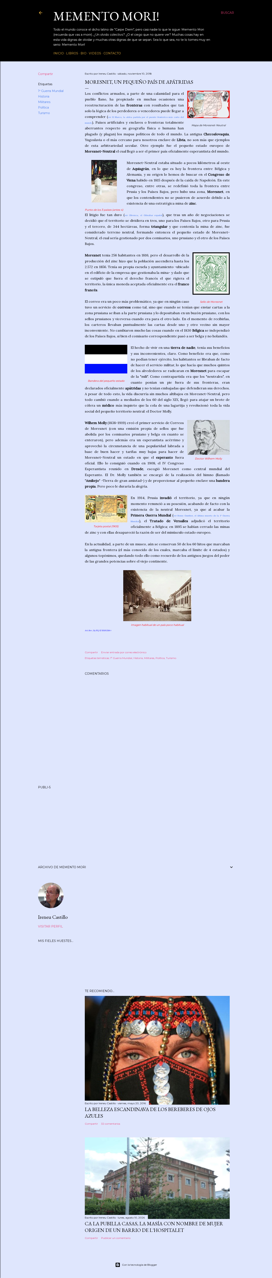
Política (43, 107)
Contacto (112, 53)
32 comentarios (110, 1123)
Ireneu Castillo (53, 917)
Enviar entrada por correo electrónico (123, 652)
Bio (83, 53)
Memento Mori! (106, 16)
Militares (44, 102)
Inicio (58, 53)
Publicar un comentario (115, 1238)
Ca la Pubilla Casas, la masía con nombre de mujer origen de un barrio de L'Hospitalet (154, 1226)
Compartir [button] (45, 74)
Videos (95, 53)
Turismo (44, 113)
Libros (72, 53)
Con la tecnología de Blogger (139, 1264)
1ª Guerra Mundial (51, 91)
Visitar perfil (50, 926)
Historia (43, 96)
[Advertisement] (136, 822)
